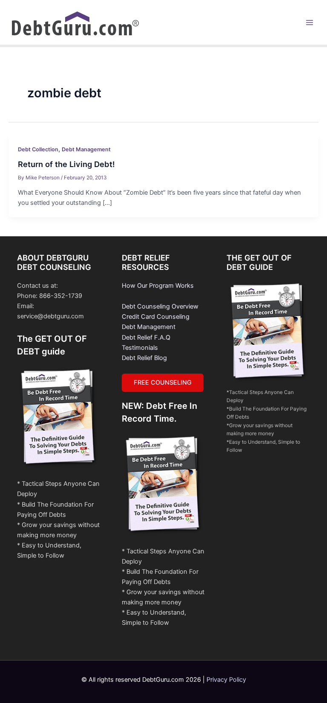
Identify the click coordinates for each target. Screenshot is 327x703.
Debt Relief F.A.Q (146, 337)
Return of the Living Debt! (66, 164)
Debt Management (86, 149)
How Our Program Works (158, 285)
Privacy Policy (226, 679)
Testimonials (140, 348)
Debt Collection (38, 149)
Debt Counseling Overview (160, 306)
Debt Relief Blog (144, 358)
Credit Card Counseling (155, 316)
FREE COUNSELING (163, 382)
